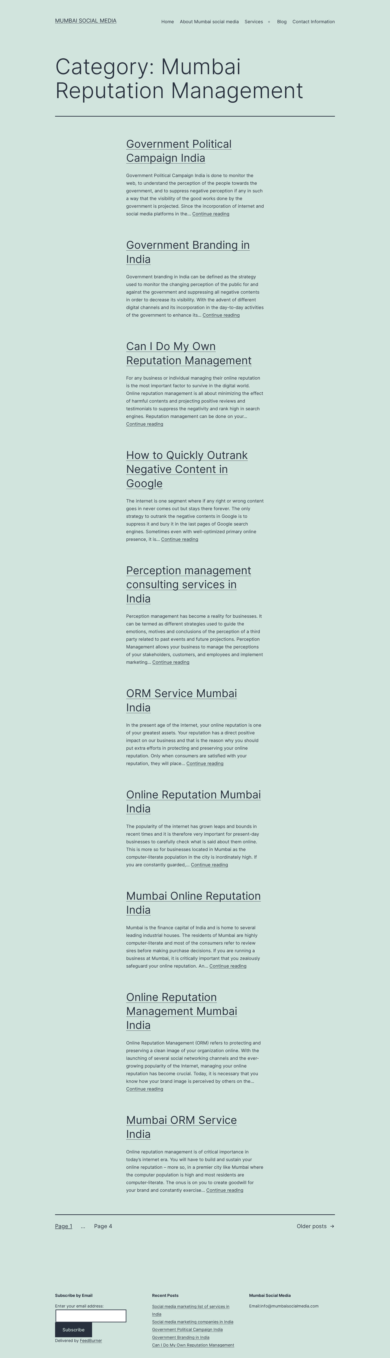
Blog (282, 21)
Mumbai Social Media (85, 20)
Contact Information (313, 21)
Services (254, 21)
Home (167, 21)
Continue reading (210, 214)
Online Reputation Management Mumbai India (181, 1011)
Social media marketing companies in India (192, 1321)
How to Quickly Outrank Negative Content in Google (187, 469)
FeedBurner (91, 1340)
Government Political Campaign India (187, 1329)
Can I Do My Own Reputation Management (193, 1345)
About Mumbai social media (209, 21)
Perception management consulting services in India (188, 584)
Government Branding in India (180, 1337)
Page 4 (103, 1226)
